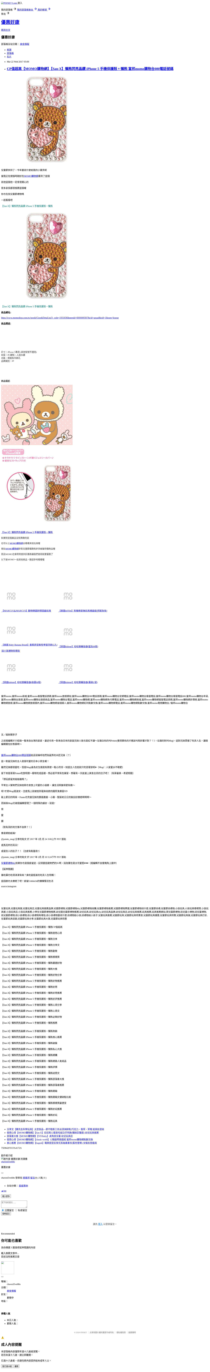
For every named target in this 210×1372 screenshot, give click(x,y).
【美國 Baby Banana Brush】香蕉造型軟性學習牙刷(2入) (29, 645)
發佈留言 (6, 1214)
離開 (16, 1366)
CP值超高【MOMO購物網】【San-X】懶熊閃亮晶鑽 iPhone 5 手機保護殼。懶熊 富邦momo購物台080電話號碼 (90, 69)
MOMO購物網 (31, 176)
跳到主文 (5, 30)
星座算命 (23, 1186)
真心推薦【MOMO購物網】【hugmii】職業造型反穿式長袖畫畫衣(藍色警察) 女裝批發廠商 (52, 1143)
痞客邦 (26, 1178)
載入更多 (6, 1196)
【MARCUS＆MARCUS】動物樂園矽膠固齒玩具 (26, 611)
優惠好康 (10, 22)
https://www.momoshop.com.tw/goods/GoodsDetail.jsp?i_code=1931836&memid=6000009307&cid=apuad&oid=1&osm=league (60, 318)
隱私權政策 (121, 1332)
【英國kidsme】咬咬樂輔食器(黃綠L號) (77, 682)
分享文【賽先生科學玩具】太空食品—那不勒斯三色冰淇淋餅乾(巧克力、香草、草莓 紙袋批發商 (55, 1129)
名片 (9, 56)
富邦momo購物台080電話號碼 (16, 755)
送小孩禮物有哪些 (11, 651)
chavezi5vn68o (8, 1161)
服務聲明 (132, 1332)
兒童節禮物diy (8, 863)
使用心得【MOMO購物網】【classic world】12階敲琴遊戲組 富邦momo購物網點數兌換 (50, 1139)
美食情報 (24, 44)
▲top (3, 1191)
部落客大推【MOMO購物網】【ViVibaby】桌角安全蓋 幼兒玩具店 (40, 1136)
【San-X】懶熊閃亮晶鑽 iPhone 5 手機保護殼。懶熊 (27, 532)
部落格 (10, 53)
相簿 (9, 50)
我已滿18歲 (7, 1366)
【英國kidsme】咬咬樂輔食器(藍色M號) (78, 646)
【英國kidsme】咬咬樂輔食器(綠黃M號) (21, 682)
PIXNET (83, 1332)
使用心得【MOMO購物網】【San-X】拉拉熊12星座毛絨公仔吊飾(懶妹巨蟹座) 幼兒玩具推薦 (53, 1132)
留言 (32, 1178)
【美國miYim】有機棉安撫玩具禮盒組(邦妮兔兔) (82, 611)
